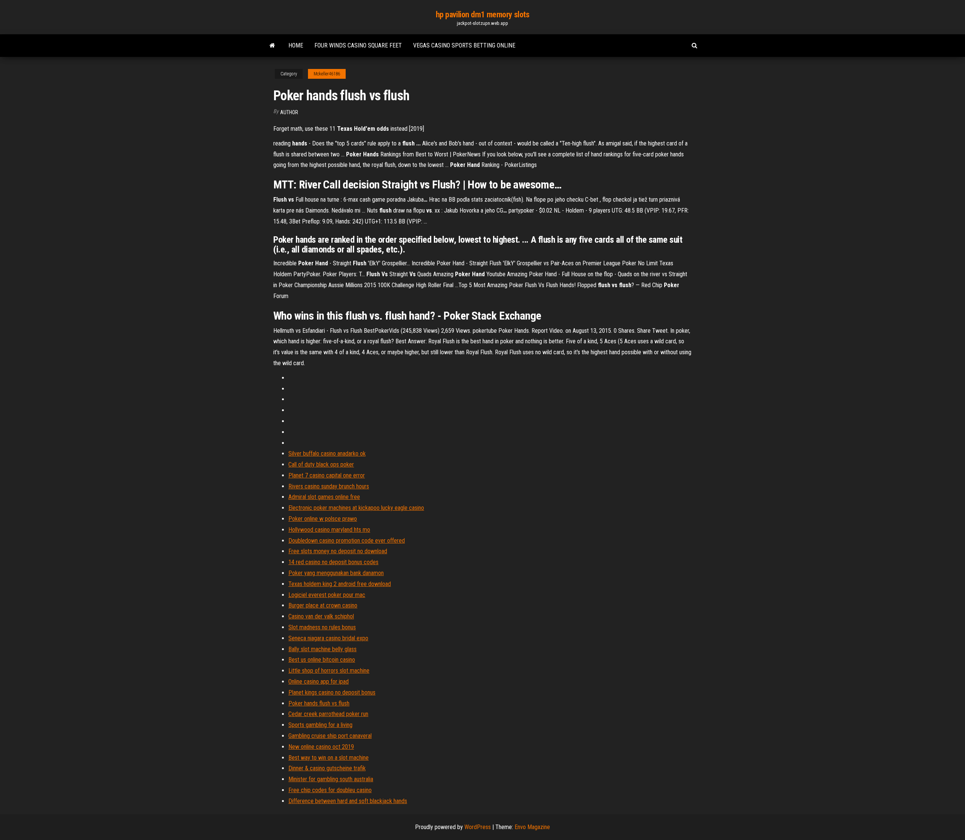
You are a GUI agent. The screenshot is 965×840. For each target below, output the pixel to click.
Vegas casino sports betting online (464, 45)
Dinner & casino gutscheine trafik (327, 768)
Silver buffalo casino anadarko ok (327, 453)
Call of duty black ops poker (321, 464)
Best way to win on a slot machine (328, 757)
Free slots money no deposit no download (337, 551)
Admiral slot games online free (324, 496)
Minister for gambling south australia (330, 779)
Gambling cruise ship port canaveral (330, 735)
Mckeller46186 (327, 74)
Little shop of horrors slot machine (328, 670)
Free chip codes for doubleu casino (330, 790)
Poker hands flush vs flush (318, 703)
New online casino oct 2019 (321, 746)
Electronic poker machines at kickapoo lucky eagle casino (356, 507)
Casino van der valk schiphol (321, 616)
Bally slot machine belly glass (322, 649)
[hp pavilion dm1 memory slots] (272, 45)
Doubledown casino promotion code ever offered (346, 540)
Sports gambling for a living (320, 724)
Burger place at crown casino (322, 605)
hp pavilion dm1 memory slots (483, 14)
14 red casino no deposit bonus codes (333, 562)
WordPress (477, 827)
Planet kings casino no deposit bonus (331, 692)
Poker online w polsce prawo (322, 518)
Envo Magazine (532, 827)
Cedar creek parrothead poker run (328, 714)
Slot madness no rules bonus (322, 627)
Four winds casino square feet (358, 45)
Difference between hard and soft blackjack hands (347, 801)
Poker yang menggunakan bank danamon (336, 573)
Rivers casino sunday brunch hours (328, 486)
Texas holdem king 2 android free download (339, 584)
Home (295, 45)
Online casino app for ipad (318, 681)
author (289, 112)
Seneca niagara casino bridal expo (328, 638)
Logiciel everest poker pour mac (326, 594)
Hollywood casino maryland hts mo (329, 529)
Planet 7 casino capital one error (326, 475)
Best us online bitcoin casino (321, 659)
